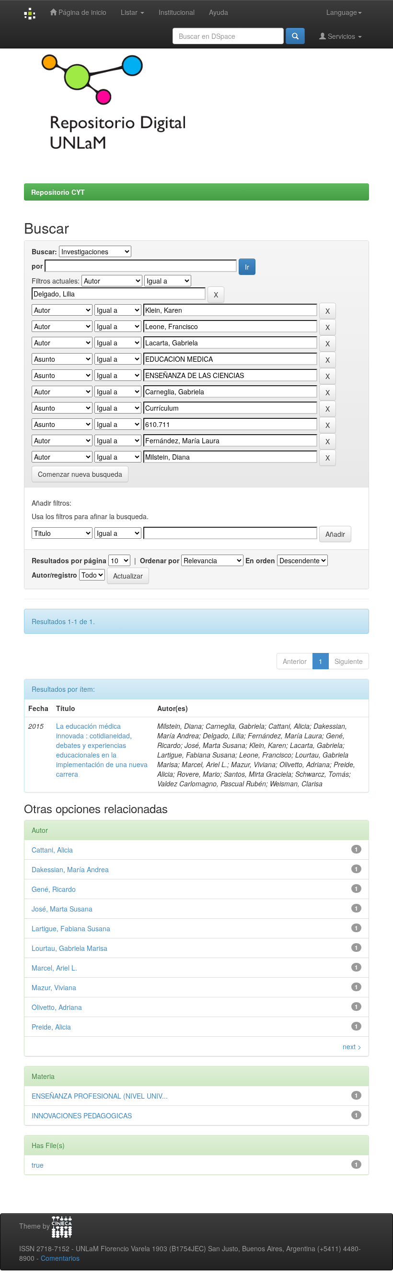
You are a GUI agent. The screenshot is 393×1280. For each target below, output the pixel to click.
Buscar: (44, 251)
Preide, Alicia (51, 1026)
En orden (260, 560)
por (37, 266)
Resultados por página (69, 560)
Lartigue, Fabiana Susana (71, 928)
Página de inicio (81, 12)
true (38, 1165)
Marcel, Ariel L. (54, 967)
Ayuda (218, 12)
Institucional (177, 12)
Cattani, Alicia (52, 849)
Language (341, 12)
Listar (130, 12)
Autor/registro (54, 575)
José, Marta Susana (62, 908)
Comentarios (60, 1258)
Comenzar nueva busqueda (80, 474)
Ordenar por (159, 560)
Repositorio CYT (58, 192)
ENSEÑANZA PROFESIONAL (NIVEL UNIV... (100, 1096)
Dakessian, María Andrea (70, 869)
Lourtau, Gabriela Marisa (69, 948)
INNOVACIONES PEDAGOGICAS (82, 1115)
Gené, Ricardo (54, 889)
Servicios (341, 36)
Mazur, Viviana (54, 987)
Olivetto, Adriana (57, 1007)
